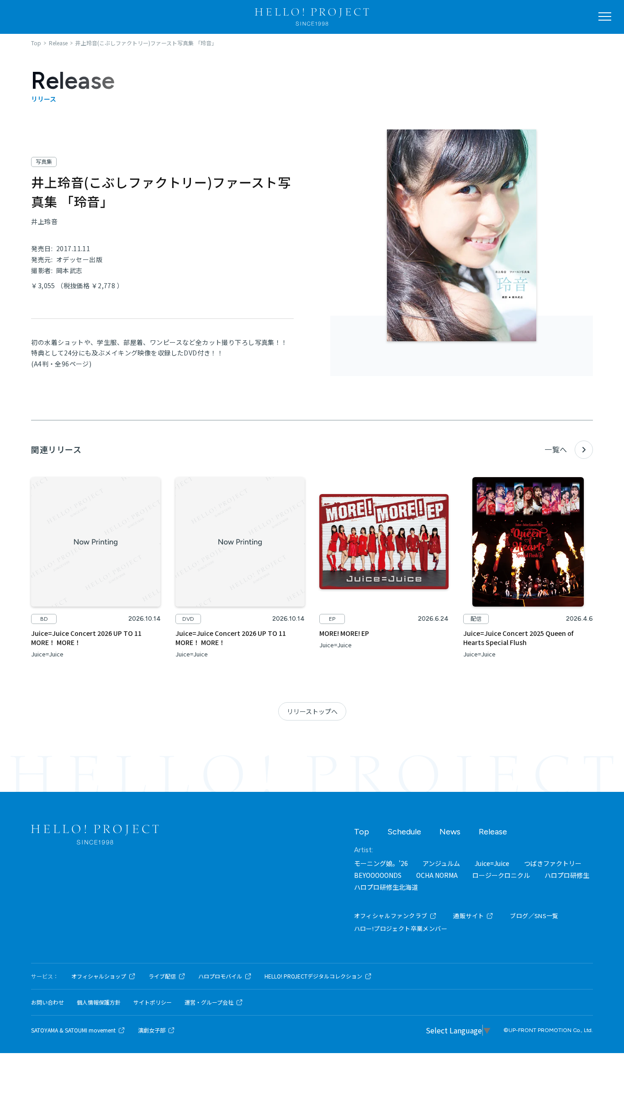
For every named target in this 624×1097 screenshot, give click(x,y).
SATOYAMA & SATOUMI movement (73, 1030)
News (449, 832)
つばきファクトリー (553, 863)
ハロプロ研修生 (567, 875)
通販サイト (468, 915)
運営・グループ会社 (209, 1002)
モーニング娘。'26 (381, 863)
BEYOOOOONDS (378, 875)
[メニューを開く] (605, 16)
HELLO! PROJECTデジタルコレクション (313, 976)
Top (361, 832)
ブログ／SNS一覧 (534, 915)
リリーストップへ (312, 711)
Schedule (404, 832)
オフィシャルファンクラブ (391, 915)
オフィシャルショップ (98, 976)
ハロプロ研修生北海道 (386, 887)
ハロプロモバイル (220, 976)
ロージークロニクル (501, 875)
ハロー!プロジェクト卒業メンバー (400, 928)
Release (493, 832)
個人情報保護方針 (99, 1002)
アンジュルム (441, 863)
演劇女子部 (151, 1030)
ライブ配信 (162, 976)
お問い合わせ (47, 1002)
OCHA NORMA (437, 875)
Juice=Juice (492, 863)
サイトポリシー (152, 1002)
